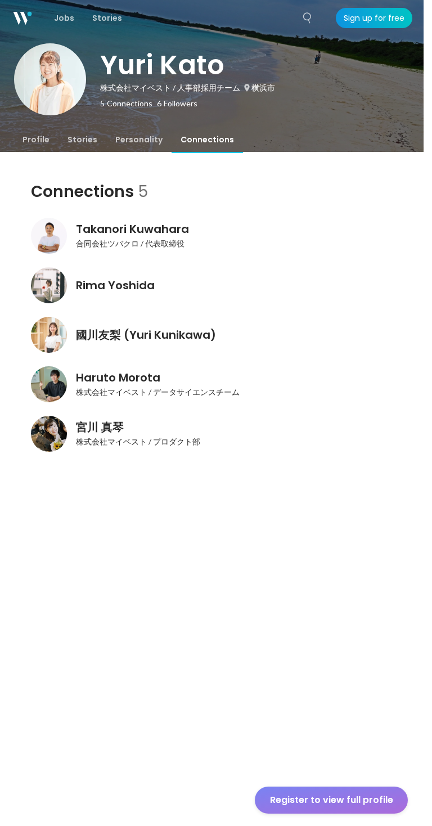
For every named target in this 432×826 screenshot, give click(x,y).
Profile (36, 139)
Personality (139, 139)
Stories (82, 139)
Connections (207, 139)
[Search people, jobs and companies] (307, 18)
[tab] (36, 139)
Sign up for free (374, 18)
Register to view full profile (331, 799)
